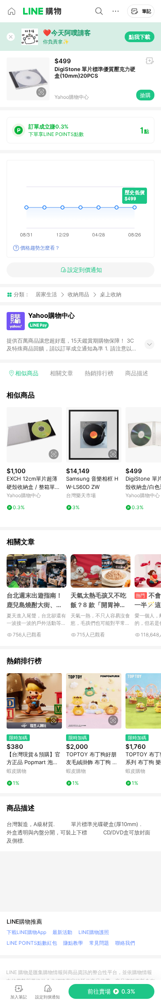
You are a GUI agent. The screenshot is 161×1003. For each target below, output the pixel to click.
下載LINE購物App (26, 932)
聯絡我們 (125, 943)
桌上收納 (110, 294)
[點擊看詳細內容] (34, 434)
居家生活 (46, 294)
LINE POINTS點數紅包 (32, 943)
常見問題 (99, 943)
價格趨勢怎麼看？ (40, 248)
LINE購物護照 (93, 932)
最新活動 (62, 932)
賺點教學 (73, 943)
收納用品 (78, 294)
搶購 (145, 95)
